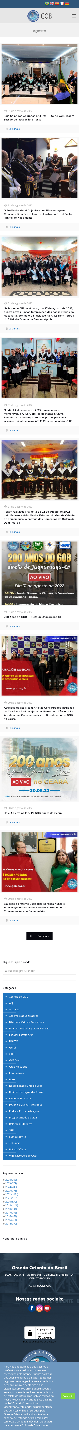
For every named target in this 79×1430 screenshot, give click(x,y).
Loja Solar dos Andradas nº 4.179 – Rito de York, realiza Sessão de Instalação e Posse (39, 118)
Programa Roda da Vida (23, 1117)
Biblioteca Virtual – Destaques (26, 1022)
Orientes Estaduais (20, 1098)
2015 (11, 1220)
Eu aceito (68, 1396)
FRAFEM (13, 1041)
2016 (11, 1216)
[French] (62, 4)
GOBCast (14, 1060)
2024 (11, 1187)
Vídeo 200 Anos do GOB (23, 1155)
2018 (11, 1209)
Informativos (16, 1073)
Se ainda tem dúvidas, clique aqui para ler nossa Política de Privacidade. (28, 1423)
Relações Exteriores (20, 1124)
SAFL (12, 1130)
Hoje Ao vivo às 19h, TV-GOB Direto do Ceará (33, 813)
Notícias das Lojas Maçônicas (26, 1092)
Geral (12, 1047)
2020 (11, 1201)
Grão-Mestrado (18, 1066)
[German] (67, 4)
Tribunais (14, 1143)
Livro (12, 1079)
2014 (11, 1223)
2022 (11, 1194)
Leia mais (14, 129)
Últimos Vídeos (17, 1149)
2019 (11, 1205)
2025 (11, 1183)
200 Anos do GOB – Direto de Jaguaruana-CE (33, 617)
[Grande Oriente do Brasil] (39, 15)
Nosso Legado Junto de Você (25, 1085)
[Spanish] (57, 4)
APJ (11, 1003)
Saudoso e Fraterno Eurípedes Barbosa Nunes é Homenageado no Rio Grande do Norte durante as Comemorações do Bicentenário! (36, 907)
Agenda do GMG (18, 996)
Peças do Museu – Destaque (26, 1105)
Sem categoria (17, 1136)
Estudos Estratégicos (21, 1035)
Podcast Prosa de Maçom (24, 1111)
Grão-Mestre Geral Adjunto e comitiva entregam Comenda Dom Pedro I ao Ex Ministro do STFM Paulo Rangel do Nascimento (38, 214)
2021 (11, 1198)
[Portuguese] (47, 4)
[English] (52, 4)
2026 (11, 1179)
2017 (11, 1212)
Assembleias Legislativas (23, 1015)
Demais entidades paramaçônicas (29, 1028)
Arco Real (14, 1009)
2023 (11, 1190)
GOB (12, 1054)
